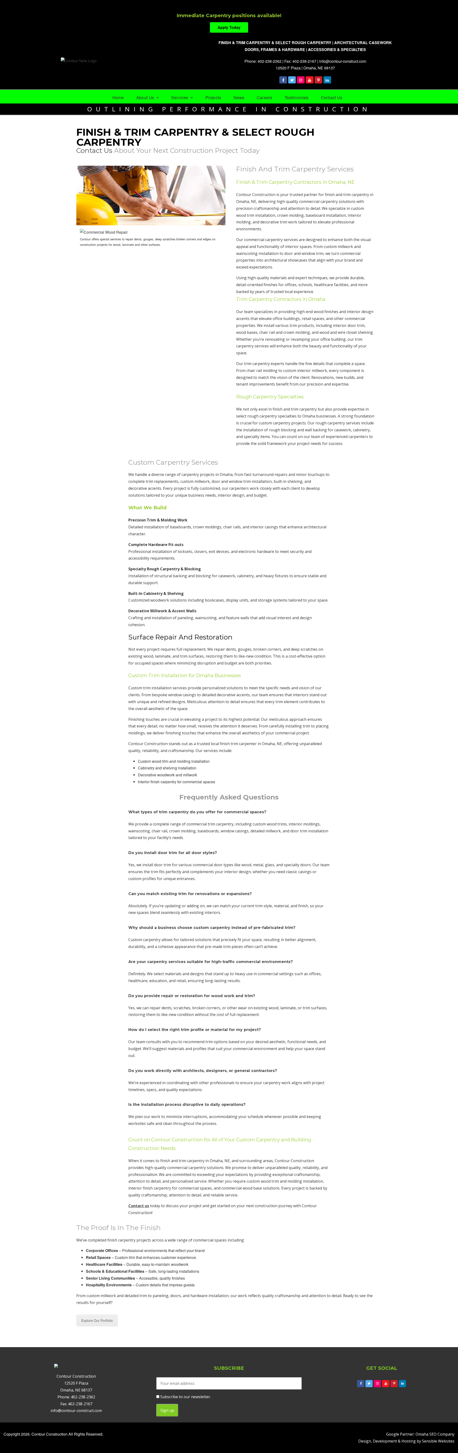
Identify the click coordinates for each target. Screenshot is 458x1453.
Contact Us (331, 97)
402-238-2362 (269, 61)
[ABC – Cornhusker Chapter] (402, 1383)
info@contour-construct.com (342, 61)
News (239, 97)
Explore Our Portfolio (97, 1320)
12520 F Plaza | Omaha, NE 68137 (305, 68)
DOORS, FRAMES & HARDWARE (275, 49)
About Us (145, 97)
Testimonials (296, 97)
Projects (213, 97)
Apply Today (229, 27)
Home (118, 97)
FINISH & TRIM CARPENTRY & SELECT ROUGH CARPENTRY (275, 42)
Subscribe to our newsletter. (185, 1396)
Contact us (94, 150)
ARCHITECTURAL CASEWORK (363, 42)
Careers (264, 97)
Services (179, 97)
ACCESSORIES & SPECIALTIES (337, 49)
